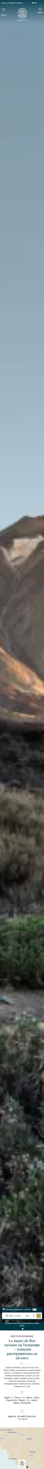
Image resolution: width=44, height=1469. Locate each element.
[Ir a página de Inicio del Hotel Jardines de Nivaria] (22, 14)
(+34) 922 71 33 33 (11, 3)
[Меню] (3, 9)
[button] (38, 1315)
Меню (3, 15)
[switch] (34, 1309)
